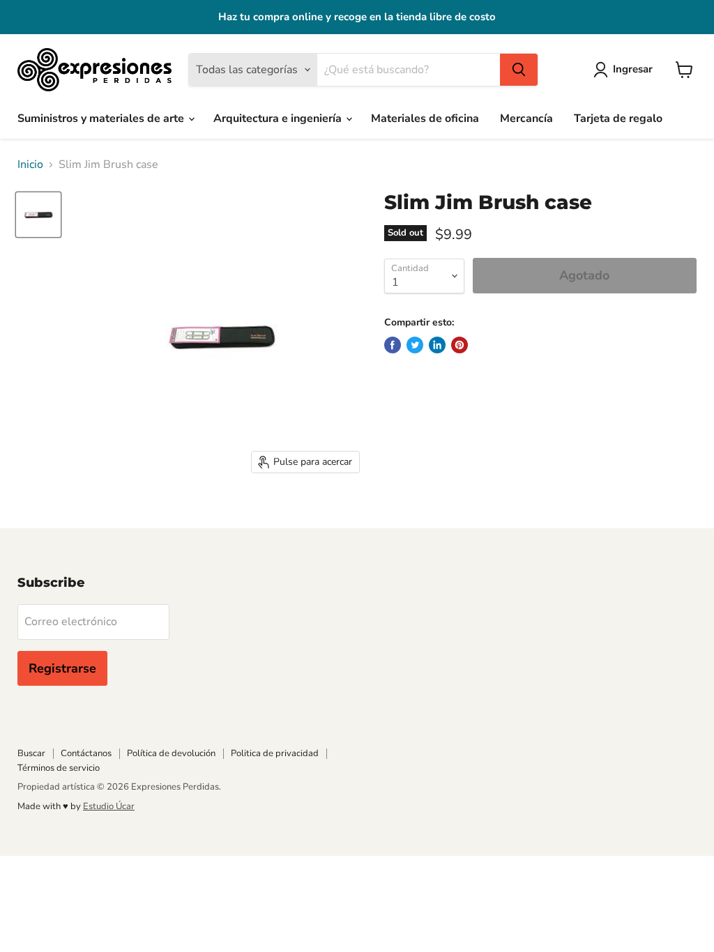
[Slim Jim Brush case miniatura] (38, 214)
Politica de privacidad (275, 753)
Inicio (30, 164)
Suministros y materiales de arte (102, 118)
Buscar (31, 753)
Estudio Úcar (109, 806)
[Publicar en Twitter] (415, 345)
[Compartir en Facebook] (392, 345)
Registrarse (62, 668)
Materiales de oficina (425, 118)
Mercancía (526, 118)
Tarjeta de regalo (618, 118)
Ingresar (633, 69)
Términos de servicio (58, 768)
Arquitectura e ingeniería (278, 118)
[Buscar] (519, 70)
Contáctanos (86, 753)
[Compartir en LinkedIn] (437, 345)
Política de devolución (171, 753)
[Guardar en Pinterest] (459, 345)
